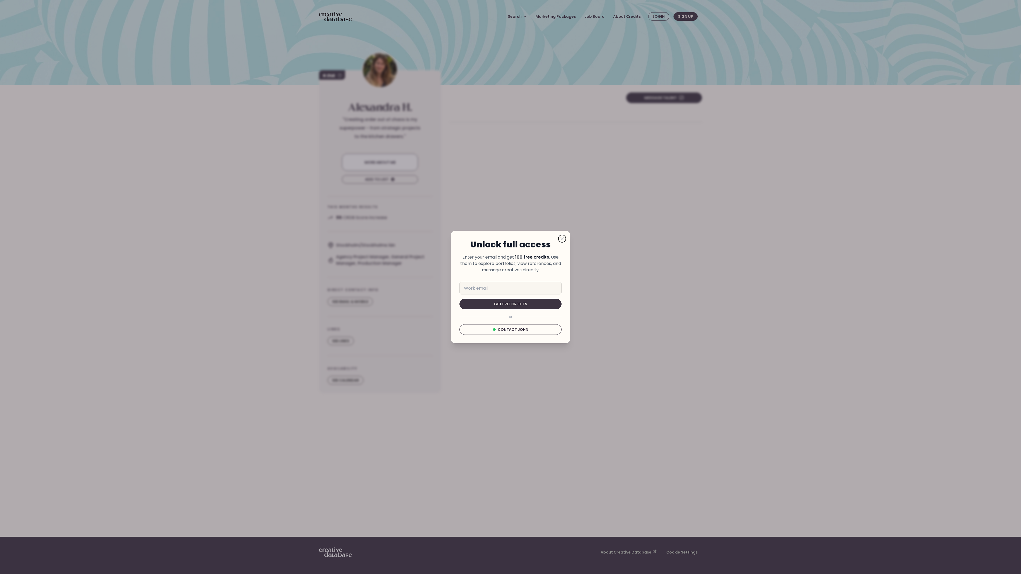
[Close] (562, 238)
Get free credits (510, 304)
